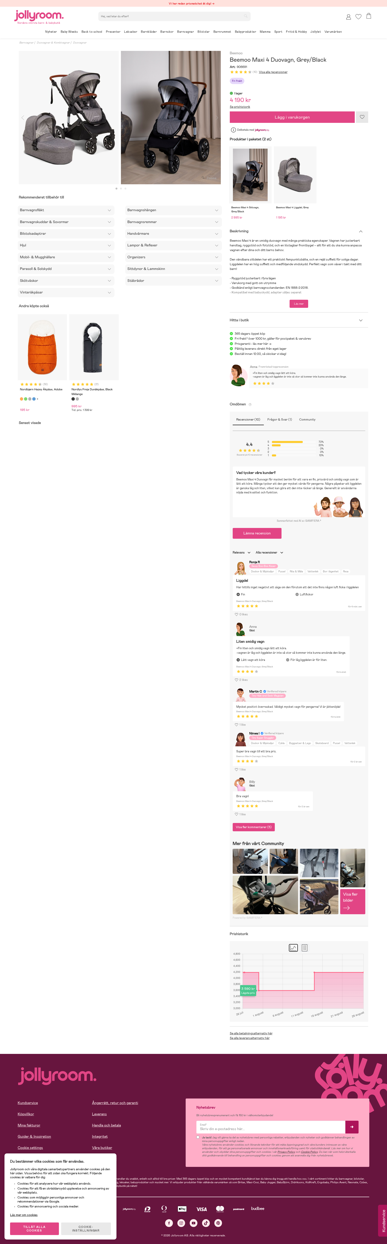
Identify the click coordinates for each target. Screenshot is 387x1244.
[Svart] (73, 398)
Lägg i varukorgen (292, 117)
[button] (358, 17)
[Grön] (25, 398)
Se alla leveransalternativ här (250, 1038)
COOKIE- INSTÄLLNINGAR (86, 1228)
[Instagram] (181, 1223)
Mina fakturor (29, 1125)
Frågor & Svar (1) (279, 419)
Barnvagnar (26, 42)
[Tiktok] (206, 1223)
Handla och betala (106, 1125)
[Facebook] (169, 1223)
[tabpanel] (69, 117)
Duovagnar (79, 42)
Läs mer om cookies (24, 1215)
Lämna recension (257, 533)
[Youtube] (194, 1223)
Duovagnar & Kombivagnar (53, 42)
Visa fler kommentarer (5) (254, 827)
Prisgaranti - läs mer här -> (253, 344)
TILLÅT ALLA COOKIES (34, 1228)
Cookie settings (30, 1147)
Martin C (255, 691)
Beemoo (236, 53)
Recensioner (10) (248, 419)
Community (307, 419)
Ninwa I (254, 733)
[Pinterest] (218, 1223)
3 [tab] (125, 189)
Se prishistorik (240, 107)
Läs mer (299, 304)
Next (217, 117)
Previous (22, 117)
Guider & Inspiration (34, 1136)
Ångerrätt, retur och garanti (115, 1103)
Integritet (100, 1136)
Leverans (99, 1114)
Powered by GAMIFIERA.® (247, 917)
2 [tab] (121, 189)
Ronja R (254, 562)
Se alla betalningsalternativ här (251, 1033)
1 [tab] (116, 189)
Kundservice (28, 1103)
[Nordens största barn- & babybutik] (39, 14)
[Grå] (29, 398)
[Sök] (245, 16)
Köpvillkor (26, 1114)
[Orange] (21, 398)
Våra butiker (102, 1147)
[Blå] (33, 398)
